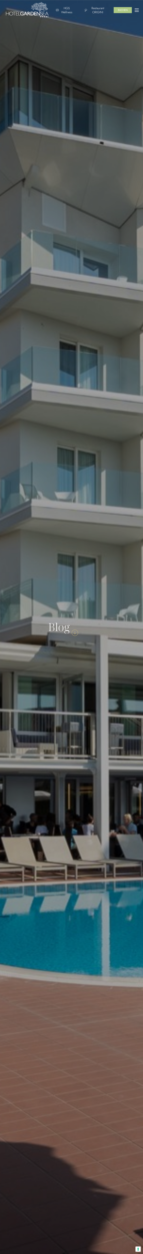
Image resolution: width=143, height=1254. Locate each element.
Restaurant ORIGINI (97, 10)
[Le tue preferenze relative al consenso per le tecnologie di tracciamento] (138, 1249)
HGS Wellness (66, 10)
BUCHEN (123, 10)
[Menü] (137, 10)
